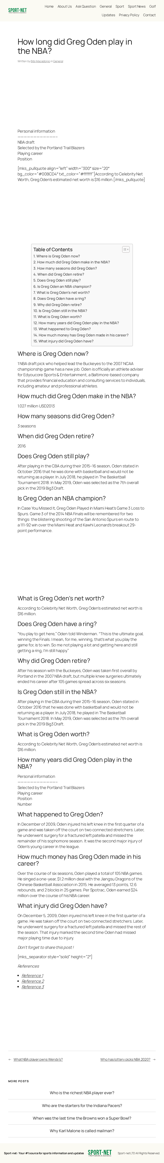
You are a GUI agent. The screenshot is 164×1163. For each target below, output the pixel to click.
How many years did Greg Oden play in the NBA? (79, 322)
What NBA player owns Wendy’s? (38, 1059)
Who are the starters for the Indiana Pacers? (82, 1105)
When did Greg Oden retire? (60, 274)
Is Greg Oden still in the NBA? (63, 310)
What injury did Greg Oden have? (66, 341)
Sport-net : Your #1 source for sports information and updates (44, 1153)
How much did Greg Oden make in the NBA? (73, 262)
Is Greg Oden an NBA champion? (64, 286)
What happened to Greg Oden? (65, 328)
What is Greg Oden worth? (60, 316)
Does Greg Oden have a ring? (61, 298)
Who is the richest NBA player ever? (82, 1093)
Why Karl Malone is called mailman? (82, 1131)
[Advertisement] (82, 96)
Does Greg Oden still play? (59, 280)
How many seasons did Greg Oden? (67, 268)
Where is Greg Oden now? (58, 256)
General (58, 61)
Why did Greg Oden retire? (59, 304)
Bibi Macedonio (40, 61)
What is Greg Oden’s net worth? (63, 292)
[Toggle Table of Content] (124, 249)
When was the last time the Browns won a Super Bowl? (82, 1118)
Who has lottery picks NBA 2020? (125, 1059)
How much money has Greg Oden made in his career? (84, 335)
